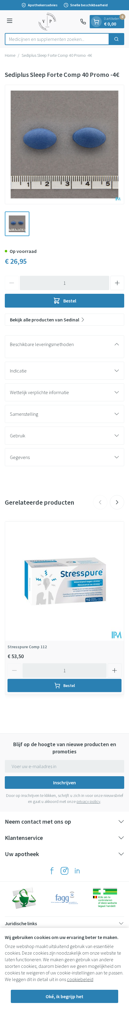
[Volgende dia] (117, 502)
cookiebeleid (80, 979)
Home (10, 55)
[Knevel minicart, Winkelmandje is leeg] (96, 21)
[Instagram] (64, 870)
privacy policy (88, 801)
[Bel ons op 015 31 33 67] (83, 22)
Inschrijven (64, 783)
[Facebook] (51, 870)
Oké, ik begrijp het (64, 996)
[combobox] (57, 39)
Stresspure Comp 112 (27, 646)
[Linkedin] (77, 870)
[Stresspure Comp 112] (64, 581)
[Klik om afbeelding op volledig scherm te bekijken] (64, 144)
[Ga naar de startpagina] (47, 22)
